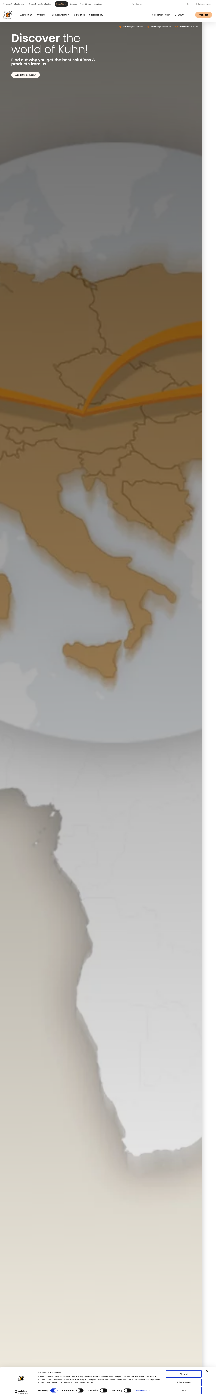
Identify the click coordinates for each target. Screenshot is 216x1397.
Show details (141, 1390)
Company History (60, 15)
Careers (73, 4)
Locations (98, 4)
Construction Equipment (13, 4)
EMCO (181, 15)
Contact (203, 14)
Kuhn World (61, 4)
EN (188, 4)
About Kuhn (26, 15)
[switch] (80, 1390)
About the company (25, 75)
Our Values (79, 15)
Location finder (162, 15)
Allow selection (183, 1382)
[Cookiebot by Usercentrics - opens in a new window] (21, 1392)
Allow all (184, 1374)
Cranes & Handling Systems (40, 4)
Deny (184, 1390)
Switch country (204, 4)
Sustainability (96, 15)
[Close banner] (207, 1371)
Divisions (41, 15)
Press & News (85, 4)
